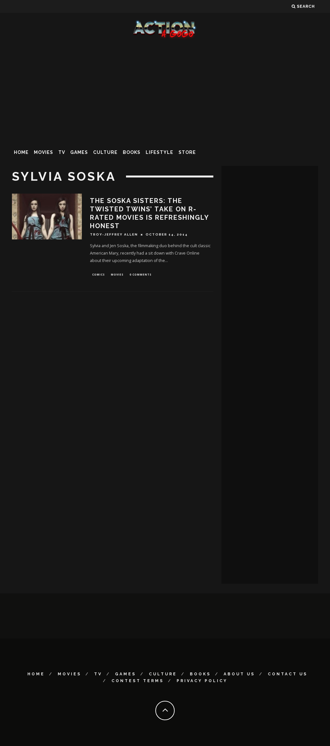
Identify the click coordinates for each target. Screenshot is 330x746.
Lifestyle (159, 152)
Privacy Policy (202, 681)
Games (79, 152)
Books (132, 152)
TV (61, 152)
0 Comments (140, 274)
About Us (239, 674)
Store (187, 152)
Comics (98, 274)
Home (21, 152)
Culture (105, 152)
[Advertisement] (165, 91)
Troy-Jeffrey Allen (114, 234)
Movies (43, 152)
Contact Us (287, 674)
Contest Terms (138, 681)
